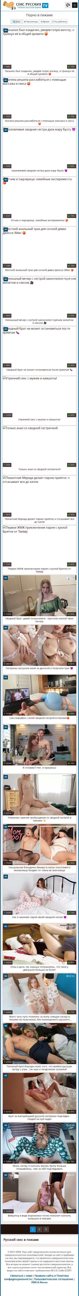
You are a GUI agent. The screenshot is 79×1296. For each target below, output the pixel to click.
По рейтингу (60, 21)
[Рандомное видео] (68, 5)
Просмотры (32, 21)
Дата (17, 21)
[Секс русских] (25, 5)
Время (45, 21)
